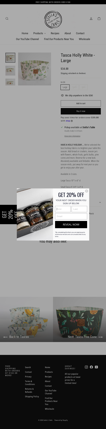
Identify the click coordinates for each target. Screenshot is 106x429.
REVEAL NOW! (71, 224)
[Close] (86, 191)
